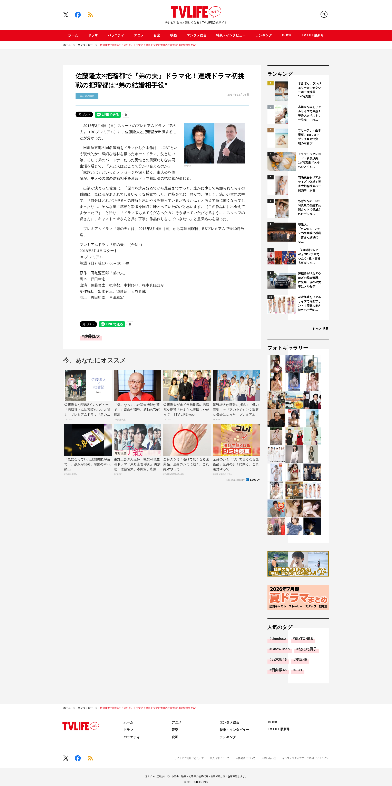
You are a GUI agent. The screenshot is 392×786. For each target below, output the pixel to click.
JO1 (298, 670)
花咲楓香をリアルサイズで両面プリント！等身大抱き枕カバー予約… (309, 303)
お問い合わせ (268, 758)
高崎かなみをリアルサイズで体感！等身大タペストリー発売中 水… (309, 113)
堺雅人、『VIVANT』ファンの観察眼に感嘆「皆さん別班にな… (309, 233)
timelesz (279, 639)
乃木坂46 (279, 659)
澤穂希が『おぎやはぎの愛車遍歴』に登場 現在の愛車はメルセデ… (309, 280)
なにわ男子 (307, 649)
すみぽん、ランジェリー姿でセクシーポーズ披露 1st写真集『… (309, 90)
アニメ (139, 35)
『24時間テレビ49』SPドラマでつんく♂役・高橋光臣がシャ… (309, 256)
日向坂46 (279, 670)
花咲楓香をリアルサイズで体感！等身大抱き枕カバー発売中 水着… (309, 184)
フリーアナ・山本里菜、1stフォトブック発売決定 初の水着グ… (309, 137)
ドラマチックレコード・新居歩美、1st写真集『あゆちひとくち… (309, 160)
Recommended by (235, 480)
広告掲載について (245, 758)
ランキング (264, 35)
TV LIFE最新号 (313, 35)
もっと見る (320, 328)
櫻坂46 (301, 659)
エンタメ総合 (196, 35)
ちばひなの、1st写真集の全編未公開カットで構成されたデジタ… (309, 207)
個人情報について (219, 758)
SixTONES (304, 639)
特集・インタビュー (231, 35)
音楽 (157, 35)
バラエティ (116, 35)
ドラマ (93, 35)
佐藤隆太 (92, 336)
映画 (173, 35)
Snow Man (281, 649)
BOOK (287, 35)
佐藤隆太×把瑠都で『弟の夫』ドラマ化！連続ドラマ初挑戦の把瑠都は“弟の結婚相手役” (148, 45)
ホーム (73, 35)
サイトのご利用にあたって (189, 758)
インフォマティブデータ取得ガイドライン (305, 758)
